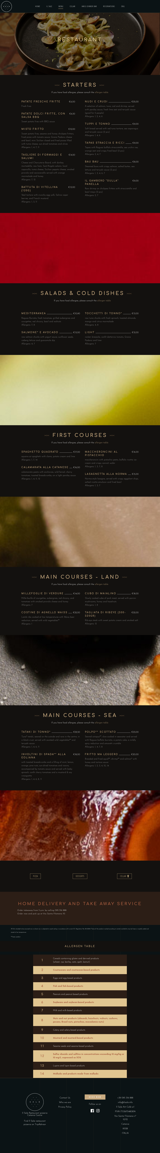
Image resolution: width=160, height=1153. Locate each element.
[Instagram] (98, 1111)
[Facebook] (92, 1111)
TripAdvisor (40, 1124)
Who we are (65, 1102)
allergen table (101, 92)
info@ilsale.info (125, 1102)
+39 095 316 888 (125, 1098)
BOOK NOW (95, 1097)
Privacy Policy (64, 1107)
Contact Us (65, 1098)
